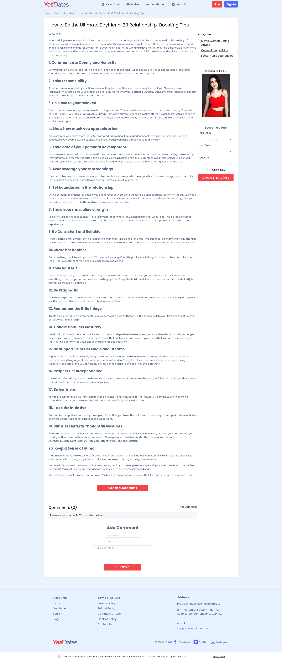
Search (57, 614)
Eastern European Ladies (217, 56)
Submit (122, 567)
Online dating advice (214, 50)
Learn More (219, 656)
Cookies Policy (107, 619)
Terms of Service (109, 598)
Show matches (216, 177)
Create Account (122, 487)
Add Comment (188, 507)
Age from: (205, 133)
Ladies (57, 603)
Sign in (231, 4)
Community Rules (109, 614)
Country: (204, 157)
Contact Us (105, 624)
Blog (56, 619)
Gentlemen (60, 608)
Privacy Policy (106, 603)
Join (217, 4)
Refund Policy (106, 608)
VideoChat (60, 598)
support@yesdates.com (193, 628)
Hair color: (205, 145)
